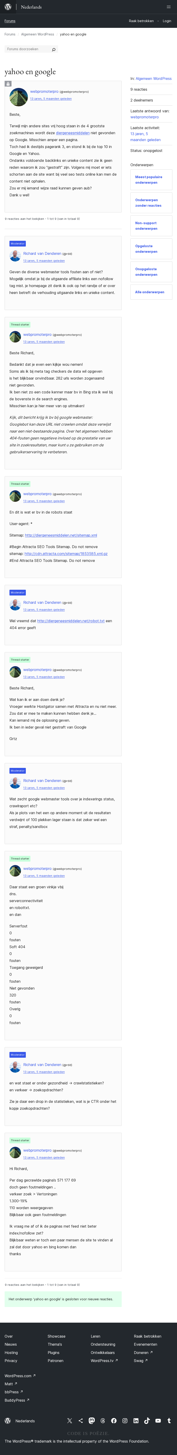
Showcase (56, 1336)
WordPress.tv (104, 1360)
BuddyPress (17, 1400)
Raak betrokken (147, 1336)
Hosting (11, 1352)
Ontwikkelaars (103, 1352)
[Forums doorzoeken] (53, 49)
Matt (11, 1384)
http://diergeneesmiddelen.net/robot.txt (71, 621)
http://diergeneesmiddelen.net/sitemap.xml (61, 535)
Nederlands (25, 1421)
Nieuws (11, 1344)
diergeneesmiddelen (73, 133)
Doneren (143, 1352)
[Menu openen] (169, 7)
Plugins (53, 1352)
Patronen (55, 1360)
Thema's (55, 1344)
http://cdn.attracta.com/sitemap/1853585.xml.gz (66, 553)
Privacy (11, 1360)
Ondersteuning (103, 1344)
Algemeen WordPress (37, 34)
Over (9, 1336)
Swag (141, 1360)
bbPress (14, 1392)
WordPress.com (20, 1376)
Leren (95, 1336)
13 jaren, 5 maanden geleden (51, 98)
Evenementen (145, 1344)
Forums (10, 21)
